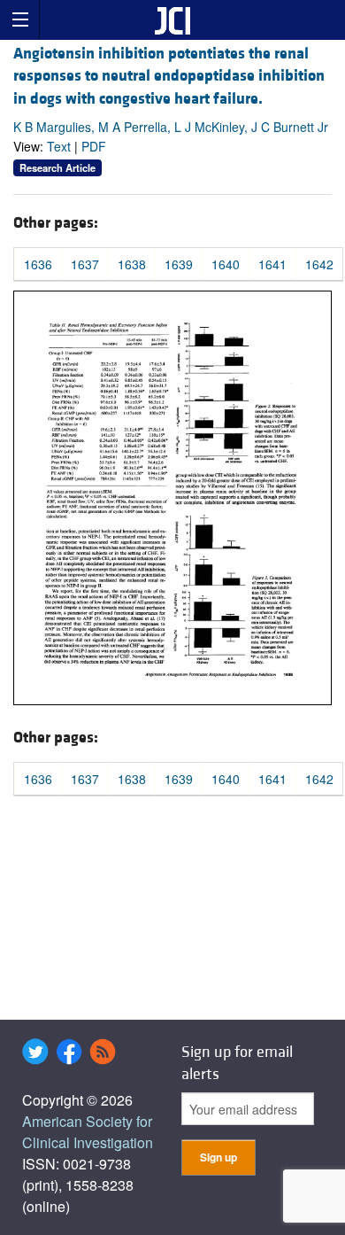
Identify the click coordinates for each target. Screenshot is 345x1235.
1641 (272, 264)
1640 (225, 264)
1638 (132, 264)
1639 (179, 264)
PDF (93, 146)
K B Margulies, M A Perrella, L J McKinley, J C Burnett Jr (170, 127)
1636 (38, 264)
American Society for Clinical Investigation (87, 1132)
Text (59, 146)
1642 (319, 264)
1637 (85, 264)
